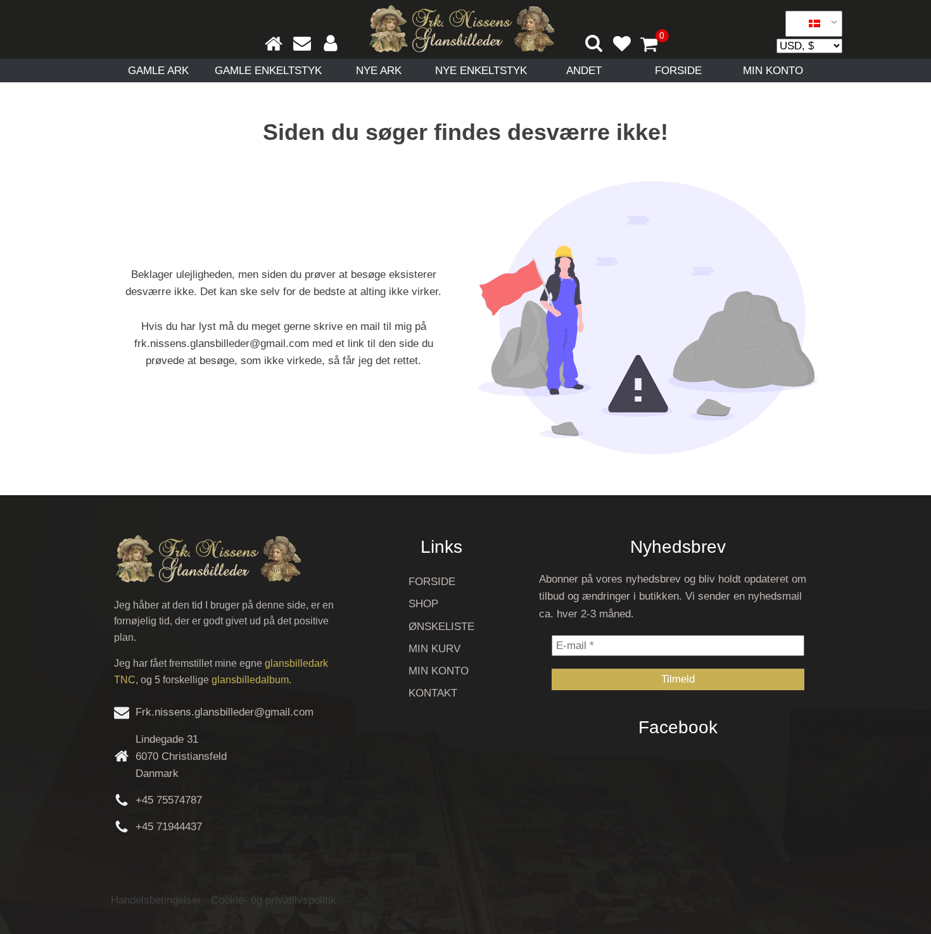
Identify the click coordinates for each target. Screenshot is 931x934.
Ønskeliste (441, 627)
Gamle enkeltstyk (268, 71)
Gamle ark (158, 71)
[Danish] (809, 24)
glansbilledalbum (250, 679)
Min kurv (434, 649)
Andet (584, 71)
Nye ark (379, 71)
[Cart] (654, 45)
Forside (678, 71)
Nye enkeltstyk (481, 71)
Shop (423, 604)
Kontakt (432, 693)
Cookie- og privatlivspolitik (273, 900)
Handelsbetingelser (156, 900)
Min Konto (773, 71)
